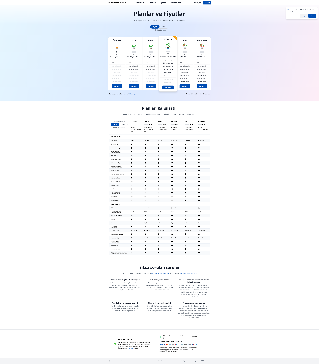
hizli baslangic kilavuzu (160, 273)
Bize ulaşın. (132, 94)
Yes (312, 16)
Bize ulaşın (181, 20)
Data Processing (191, 361)
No (304, 16)
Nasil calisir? (140, 3)
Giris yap (197, 3)
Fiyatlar (163, 3)
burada (131, 348)
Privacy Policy (181, 361)
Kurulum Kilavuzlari (157, 361)
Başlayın (117, 86)
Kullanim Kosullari (170, 361)
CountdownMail (118, 2)
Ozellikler (152, 3)
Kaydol (207, 3)
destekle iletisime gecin (188, 273)
